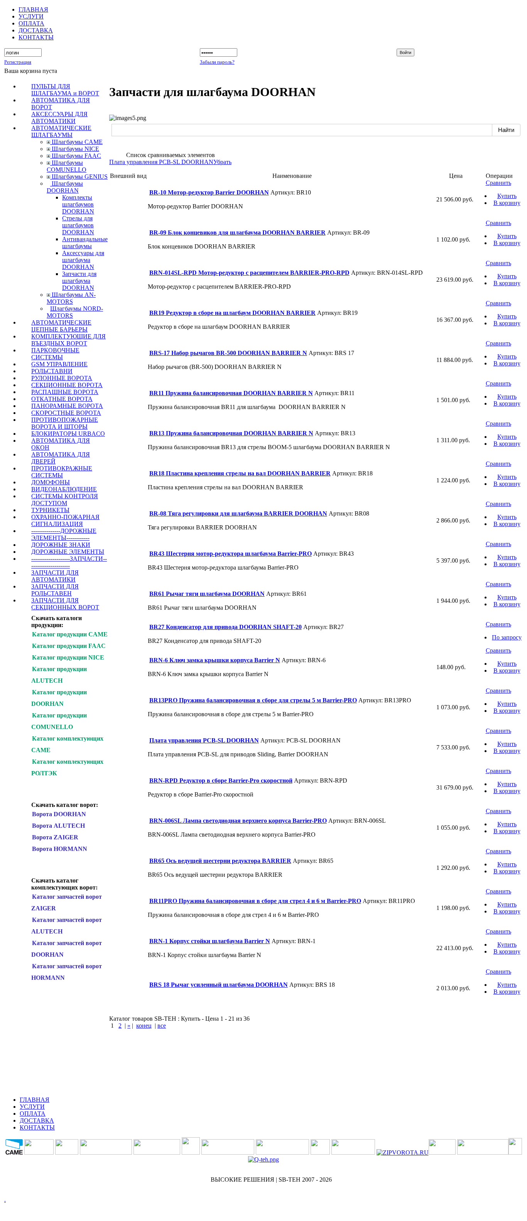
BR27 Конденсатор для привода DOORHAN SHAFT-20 (225, 627)
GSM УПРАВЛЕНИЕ (59, 364)
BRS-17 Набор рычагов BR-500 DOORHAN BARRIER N (228, 353)
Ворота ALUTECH (58, 825)
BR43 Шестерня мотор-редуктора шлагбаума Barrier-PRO (230, 553)
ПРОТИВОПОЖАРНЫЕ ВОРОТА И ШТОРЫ (64, 423)
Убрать (222, 162)
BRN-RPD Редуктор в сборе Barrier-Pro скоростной (220, 780)
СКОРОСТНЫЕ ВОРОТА (66, 412)
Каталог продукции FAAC (69, 646)
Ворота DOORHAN (59, 814)
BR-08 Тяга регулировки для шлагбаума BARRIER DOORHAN (238, 513)
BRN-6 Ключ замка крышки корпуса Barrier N (214, 660)
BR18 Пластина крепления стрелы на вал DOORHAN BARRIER (240, 473)
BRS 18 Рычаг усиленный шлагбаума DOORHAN (218, 984)
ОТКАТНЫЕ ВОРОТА (62, 399)
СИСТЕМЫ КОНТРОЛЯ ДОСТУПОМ (64, 499)
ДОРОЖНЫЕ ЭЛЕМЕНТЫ (67, 551)
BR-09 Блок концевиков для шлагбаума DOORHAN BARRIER (237, 232)
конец (144, 1025)
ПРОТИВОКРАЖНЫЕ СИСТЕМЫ (61, 472)
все (161, 1025)
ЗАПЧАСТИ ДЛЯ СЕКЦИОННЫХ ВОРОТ (65, 603)
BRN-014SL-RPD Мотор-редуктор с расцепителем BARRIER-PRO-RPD (249, 272)
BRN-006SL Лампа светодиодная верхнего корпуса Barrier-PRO (238, 820)
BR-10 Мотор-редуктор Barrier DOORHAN (209, 192)
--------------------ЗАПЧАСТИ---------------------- (69, 562)
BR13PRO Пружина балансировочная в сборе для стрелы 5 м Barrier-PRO (253, 700)
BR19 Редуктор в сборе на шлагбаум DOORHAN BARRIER (232, 312)
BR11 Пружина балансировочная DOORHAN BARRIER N (231, 393)
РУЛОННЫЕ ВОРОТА (61, 378)
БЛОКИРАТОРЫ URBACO (68, 433)
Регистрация (17, 62)
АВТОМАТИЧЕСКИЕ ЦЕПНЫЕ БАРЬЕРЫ (61, 326)
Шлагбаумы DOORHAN (65, 187)
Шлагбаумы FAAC (75, 155)
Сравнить (498, 182)
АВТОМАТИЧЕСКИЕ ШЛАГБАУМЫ (61, 131)
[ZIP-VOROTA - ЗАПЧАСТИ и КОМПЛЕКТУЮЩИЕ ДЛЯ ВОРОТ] (403, 1152)
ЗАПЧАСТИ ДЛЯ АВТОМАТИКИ (55, 576)
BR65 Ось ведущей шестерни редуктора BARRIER (220, 860)
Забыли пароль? (217, 62)
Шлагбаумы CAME (76, 142)
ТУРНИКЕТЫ (50, 510)
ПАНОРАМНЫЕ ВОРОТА (67, 405)
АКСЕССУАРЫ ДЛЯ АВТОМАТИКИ (59, 117)
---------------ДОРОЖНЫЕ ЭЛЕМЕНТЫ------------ (63, 534)
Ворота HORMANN (59, 849)
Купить (507, 196)
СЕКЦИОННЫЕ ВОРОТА (67, 385)
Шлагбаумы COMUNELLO (66, 166)
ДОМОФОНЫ (50, 482)
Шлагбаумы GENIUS (79, 176)
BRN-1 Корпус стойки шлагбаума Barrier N (209, 941)
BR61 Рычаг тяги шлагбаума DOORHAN (207, 593)
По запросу (507, 637)
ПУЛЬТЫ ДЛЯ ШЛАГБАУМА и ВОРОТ (65, 89)
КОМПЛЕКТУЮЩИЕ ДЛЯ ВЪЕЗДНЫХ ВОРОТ (68, 340)
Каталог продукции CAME (70, 634)
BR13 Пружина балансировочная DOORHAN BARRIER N (231, 433)
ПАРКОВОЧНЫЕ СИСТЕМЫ (55, 353)
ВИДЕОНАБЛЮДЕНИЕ (64, 489)
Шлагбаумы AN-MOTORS (71, 298)
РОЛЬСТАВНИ (52, 371)
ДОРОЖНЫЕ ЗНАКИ (60, 544)
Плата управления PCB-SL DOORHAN (161, 162)
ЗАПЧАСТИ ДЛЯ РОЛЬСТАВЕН (55, 590)
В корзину (506, 203)
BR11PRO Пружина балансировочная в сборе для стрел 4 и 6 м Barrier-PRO (255, 901)
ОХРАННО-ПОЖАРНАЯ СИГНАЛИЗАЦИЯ (65, 520)
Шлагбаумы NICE (74, 148)
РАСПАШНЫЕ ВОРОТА (64, 392)
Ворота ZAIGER (55, 837)
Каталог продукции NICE (68, 657)
